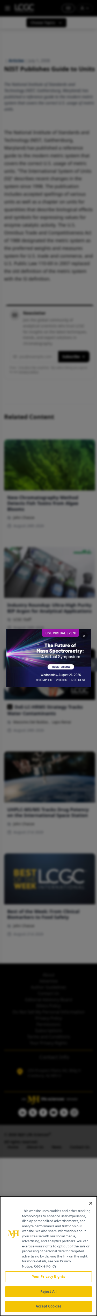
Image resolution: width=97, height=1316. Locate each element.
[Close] (90, 1203)
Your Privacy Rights (48, 1276)
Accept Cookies (49, 1306)
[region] (48, 1256)
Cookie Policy (45, 1266)
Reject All (48, 1291)
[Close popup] (84, 635)
